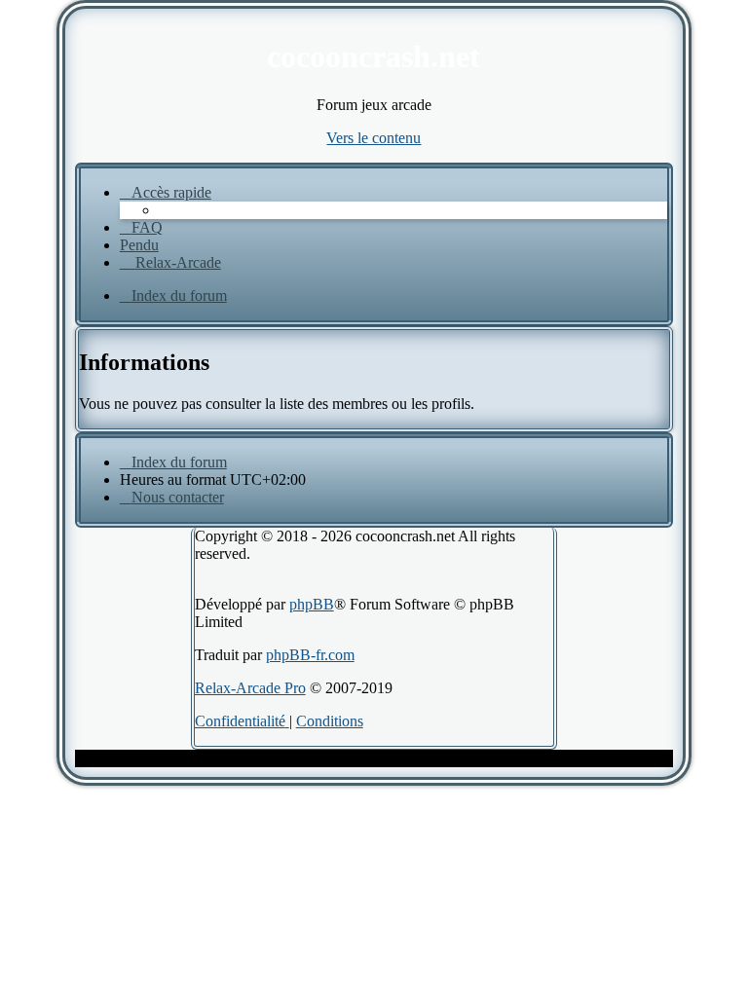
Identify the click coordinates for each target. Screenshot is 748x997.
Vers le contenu (373, 137)
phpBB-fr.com (310, 654)
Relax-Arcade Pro (250, 688)
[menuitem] (141, 227)
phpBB (311, 604)
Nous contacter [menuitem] (177, 497)
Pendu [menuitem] (139, 245)
